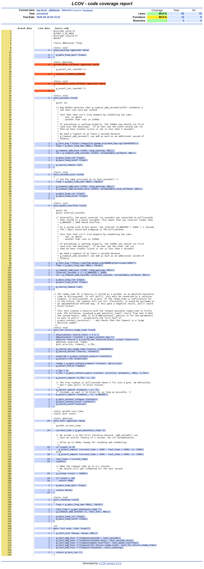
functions (87, 10)
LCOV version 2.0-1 (110, 563)
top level (41, 10)
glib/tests (54, 10)
